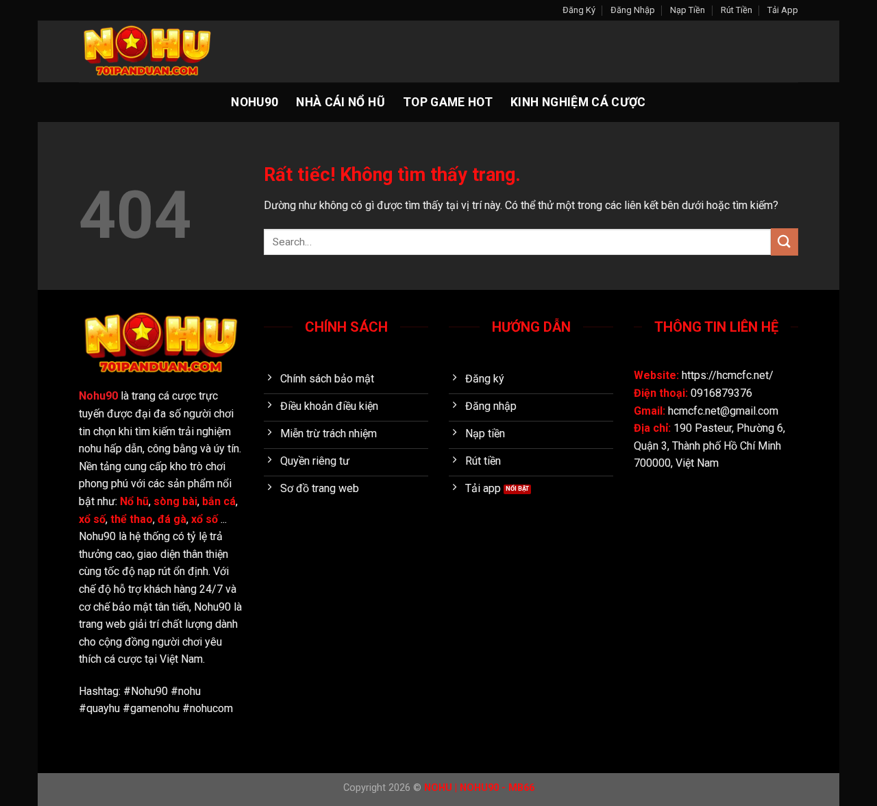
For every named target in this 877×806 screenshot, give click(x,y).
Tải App (782, 10)
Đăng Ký (579, 10)
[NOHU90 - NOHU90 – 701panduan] (147, 51)
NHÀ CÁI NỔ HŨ (340, 102)
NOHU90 (254, 102)
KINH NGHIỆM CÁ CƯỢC (578, 102)
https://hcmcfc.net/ (728, 375)
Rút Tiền (736, 10)
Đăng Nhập (632, 10)
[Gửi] (784, 241)
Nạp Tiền (687, 10)
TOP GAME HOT (448, 102)
